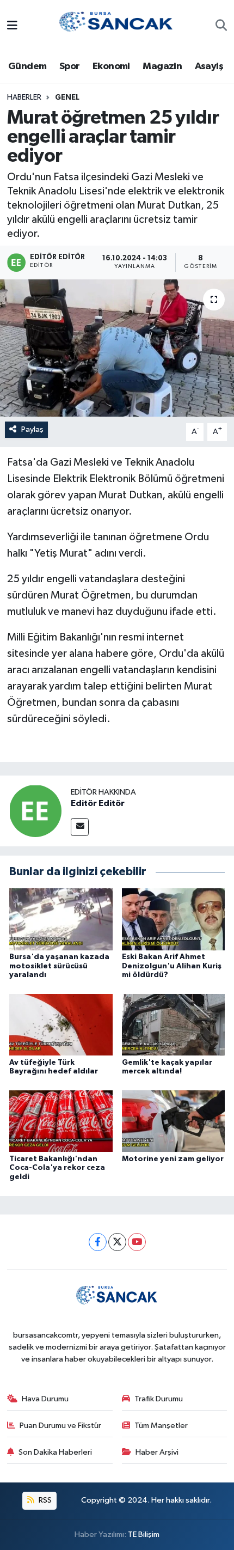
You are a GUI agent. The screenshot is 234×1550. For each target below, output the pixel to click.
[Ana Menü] (12, 26)
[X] (117, 1242)
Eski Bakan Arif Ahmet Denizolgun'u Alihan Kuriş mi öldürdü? (171, 966)
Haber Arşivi (157, 1452)
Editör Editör (98, 803)
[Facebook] (98, 1242)
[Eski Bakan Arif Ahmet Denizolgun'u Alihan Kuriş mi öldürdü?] (173, 919)
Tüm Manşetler (161, 1425)
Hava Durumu (45, 1399)
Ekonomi (111, 66)
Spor (69, 66)
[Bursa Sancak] (116, 26)
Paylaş (32, 429)
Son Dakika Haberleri (55, 1452)
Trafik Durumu (158, 1399)
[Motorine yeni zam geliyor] (173, 1121)
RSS (44, 1500)
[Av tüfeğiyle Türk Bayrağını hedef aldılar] (61, 1024)
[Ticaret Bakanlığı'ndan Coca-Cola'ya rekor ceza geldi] (61, 1121)
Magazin (162, 66)
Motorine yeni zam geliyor (173, 1159)
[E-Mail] (80, 827)
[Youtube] (137, 1242)
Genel (67, 97)
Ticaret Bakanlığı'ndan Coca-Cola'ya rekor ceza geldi (57, 1168)
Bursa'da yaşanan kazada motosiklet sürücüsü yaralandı (59, 966)
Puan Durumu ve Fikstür (60, 1425)
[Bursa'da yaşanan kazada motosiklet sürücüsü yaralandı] (61, 919)
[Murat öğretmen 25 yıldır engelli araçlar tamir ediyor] (117, 348)
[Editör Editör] (35, 810)
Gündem (27, 66)
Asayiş (209, 66)
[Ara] (221, 27)
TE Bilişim (143, 1534)
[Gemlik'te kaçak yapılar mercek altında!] (173, 1024)
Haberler (24, 97)
